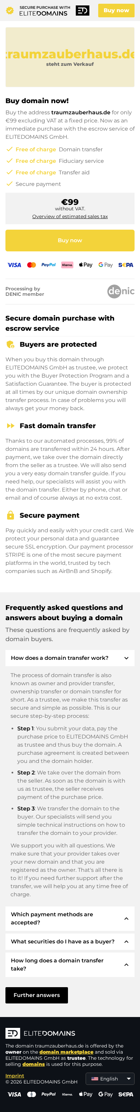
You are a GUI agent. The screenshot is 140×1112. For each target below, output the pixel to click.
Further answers (37, 995)
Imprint (14, 1076)
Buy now (116, 10)
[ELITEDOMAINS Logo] (70, 1034)
